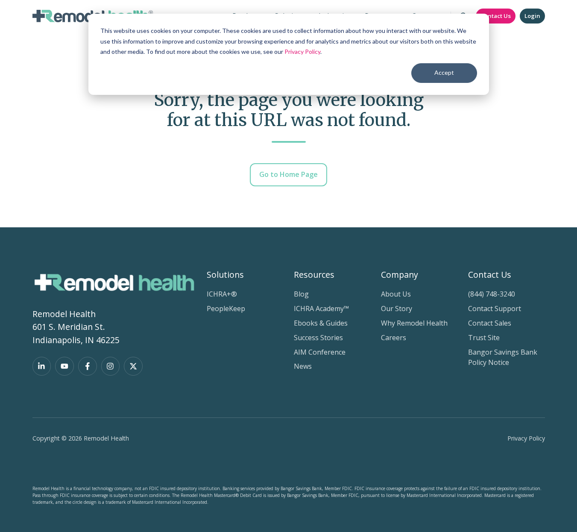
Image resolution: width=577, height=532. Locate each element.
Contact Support (494, 308)
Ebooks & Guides (321, 323)
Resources (314, 274)
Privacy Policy (302, 51)
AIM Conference (320, 352)
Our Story (396, 308)
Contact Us (495, 16)
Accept (444, 72)
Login (532, 16)
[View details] (41, 366)
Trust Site (484, 337)
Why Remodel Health (414, 323)
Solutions (225, 274)
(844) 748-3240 (491, 294)
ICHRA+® (222, 294)
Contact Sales (489, 323)
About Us (396, 294)
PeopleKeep (226, 308)
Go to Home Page (288, 174)
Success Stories (318, 337)
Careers (393, 337)
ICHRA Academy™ (321, 308)
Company (399, 274)
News (303, 366)
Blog (301, 294)
